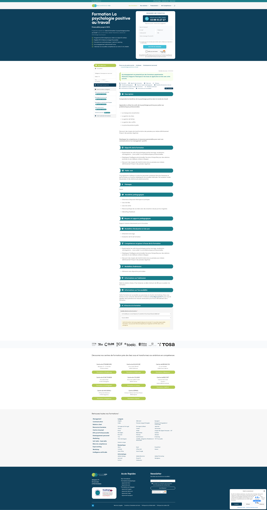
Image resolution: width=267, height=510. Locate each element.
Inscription (169, 88)
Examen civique (122, 442)
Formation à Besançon (163, 372)
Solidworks (139, 460)
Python (119, 460)
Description (123, 83)
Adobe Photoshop (159, 456)
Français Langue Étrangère (143, 423)
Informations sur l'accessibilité (144, 88)
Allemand (138, 421)
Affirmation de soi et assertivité (102, 92)
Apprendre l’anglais (126, 489)
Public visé (148, 83)
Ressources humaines (99, 427)
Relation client (97, 424)
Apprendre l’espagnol (127, 495)
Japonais (157, 426)
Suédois (157, 432)
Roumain (120, 434)
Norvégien (120, 432)
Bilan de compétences (100, 444)
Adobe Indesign (122, 456)
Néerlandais (139, 432)
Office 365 (139, 449)
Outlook (120, 449)
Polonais (138, 434)
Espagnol (157, 421)
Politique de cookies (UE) (163, 505)
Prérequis (157, 83)
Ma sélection (102, 65)
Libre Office (121, 451)
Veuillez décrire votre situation (128, 311)
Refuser (248, 504)
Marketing (96, 438)
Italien (119, 423)
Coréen (138, 428)
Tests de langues (122, 439)
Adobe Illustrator (140, 456)
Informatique (122, 454)
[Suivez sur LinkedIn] (93, 505)
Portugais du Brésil (141, 426)
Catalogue (138, 65)
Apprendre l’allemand (127, 491)
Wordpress (157, 458)
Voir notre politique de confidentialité (161, 485)
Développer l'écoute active (101, 97)
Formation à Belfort (163, 387)
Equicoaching (97, 446)
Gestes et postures (99, 112)
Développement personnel (150, 65)
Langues (120, 419)
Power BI (138, 458)
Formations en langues (128, 487)
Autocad (120, 458)
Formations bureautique (128, 481)
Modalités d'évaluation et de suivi (163, 85)
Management (97, 419)
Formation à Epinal (133, 398)
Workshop (96, 449)
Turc (119, 436)
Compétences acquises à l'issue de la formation (132, 86)
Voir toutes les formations (104, 116)
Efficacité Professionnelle (101, 433)
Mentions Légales (118, 505)
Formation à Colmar (133, 385)
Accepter (236, 504)
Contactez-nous (165, 1)
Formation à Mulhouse (134, 372)
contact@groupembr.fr (156, 297)
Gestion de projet (98, 430)
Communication (98, 422)
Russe (119, 430)
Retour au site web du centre (126, 65)
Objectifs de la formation (136, 83)
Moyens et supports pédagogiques (144, 85)
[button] (264, 491)
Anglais (120, 421)
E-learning (157, 436)
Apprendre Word (126, 483)
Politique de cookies (241, 507)
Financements (154, 5)
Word (119, 447)
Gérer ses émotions (99, 107)
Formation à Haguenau (104, 398)
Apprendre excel (126, 485)
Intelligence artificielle (100, 452)
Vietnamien (158, 428)
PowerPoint (157, 447)
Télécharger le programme (102, 85)
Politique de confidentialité (148, 505)
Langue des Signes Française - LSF (163, 430)
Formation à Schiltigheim (104, 385)
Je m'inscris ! (162, 488)
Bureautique (122, 445)
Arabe (137, 430)
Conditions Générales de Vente (252, 507)
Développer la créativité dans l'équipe (103, 102)
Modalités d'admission (152, 86)
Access (156, 449)
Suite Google (139, 451)
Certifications (139, 436)
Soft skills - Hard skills (100, 441)
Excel (137, 447)
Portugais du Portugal (123, 426)
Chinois (119, 428)
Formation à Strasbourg (104, 372)
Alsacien (157, 434)
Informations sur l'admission (127, 88)
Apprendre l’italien (126, 493)
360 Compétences (166, 5)
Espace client (172, 1)
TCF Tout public (159, 439)
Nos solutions (143, 5)
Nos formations (133, 5)
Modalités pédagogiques (127, 85)
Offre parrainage (157, 1)
